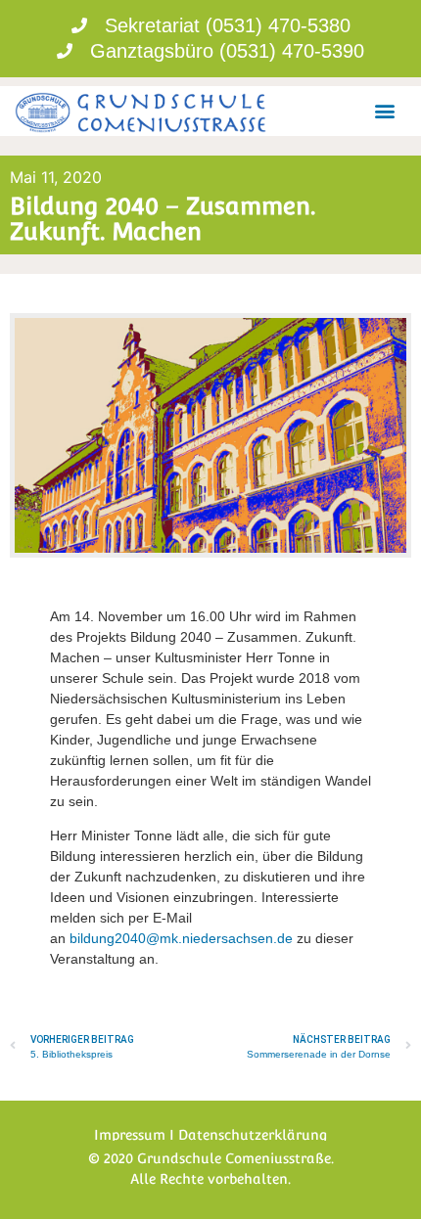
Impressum (129, 1135)
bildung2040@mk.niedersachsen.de (181, 938)
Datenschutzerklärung (252, 1135)
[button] (385, 111)
